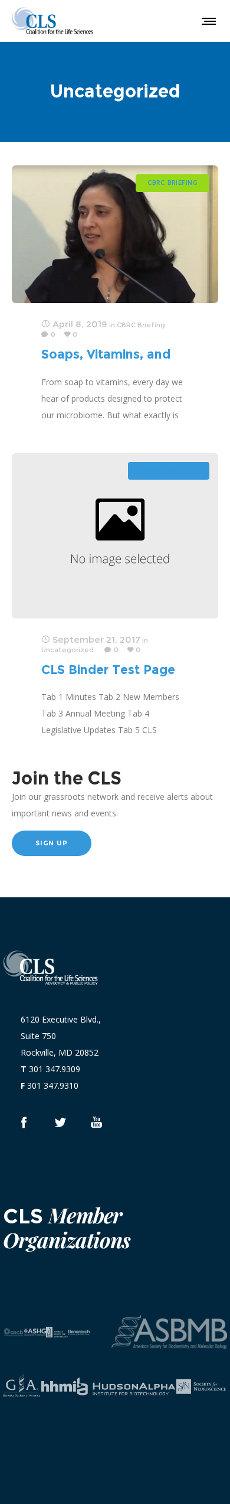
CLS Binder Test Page (108, 669)
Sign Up (51, 843)
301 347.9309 (54, 1069)
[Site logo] (52, 20)
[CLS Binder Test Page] (115, 535)
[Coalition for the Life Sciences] (23, 1122)
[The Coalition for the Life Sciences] (60, 1122)
